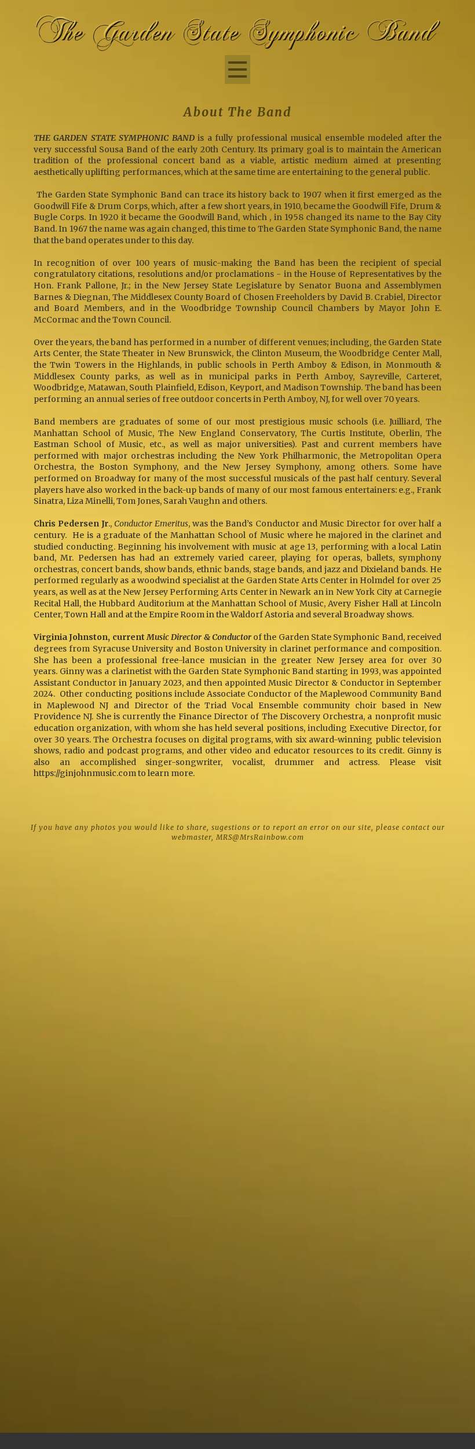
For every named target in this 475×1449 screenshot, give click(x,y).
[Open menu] (237, 69)
